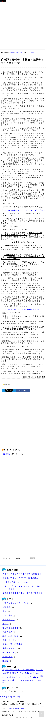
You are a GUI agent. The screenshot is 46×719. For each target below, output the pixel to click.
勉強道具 (6, 607)
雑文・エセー (8, 652)
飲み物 (5, 661)
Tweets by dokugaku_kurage (10, 697)
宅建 (4, 611)
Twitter (17, 708)
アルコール (5, 680)
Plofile (11, 708)
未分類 (5, 624)
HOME (12, 52)
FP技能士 (12, 680)
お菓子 (39, 680)
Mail (22, 708)
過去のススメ (19, 52)
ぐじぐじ (27, 680)
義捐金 (32, 52)
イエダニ (33, 681)
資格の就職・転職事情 (12, 644)
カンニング (12, 677)
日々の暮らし (8, 620)
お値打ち (6, 673)
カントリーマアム (23, 677)
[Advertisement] (23, 25)
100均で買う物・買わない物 (15, 582)
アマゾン (32, 670)
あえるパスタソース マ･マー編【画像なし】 (22, 578)
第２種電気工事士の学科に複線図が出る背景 (22, 593)
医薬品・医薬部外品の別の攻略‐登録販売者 (21, 574)
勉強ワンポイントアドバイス (15, 603)
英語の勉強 (7, 632)
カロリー (32, 673)
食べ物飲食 (7, 657)
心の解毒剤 (7, 615)
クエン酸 (36, 676)
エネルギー (39, 673)
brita (3, 670)
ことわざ (21, 680)
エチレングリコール (10, 670)
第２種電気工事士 (10, 628)
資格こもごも (8, 640)
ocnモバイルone (19, 672)
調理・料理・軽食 (10, 636)
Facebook (23, 390)
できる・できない (22, 670)
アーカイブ (5, 691)
